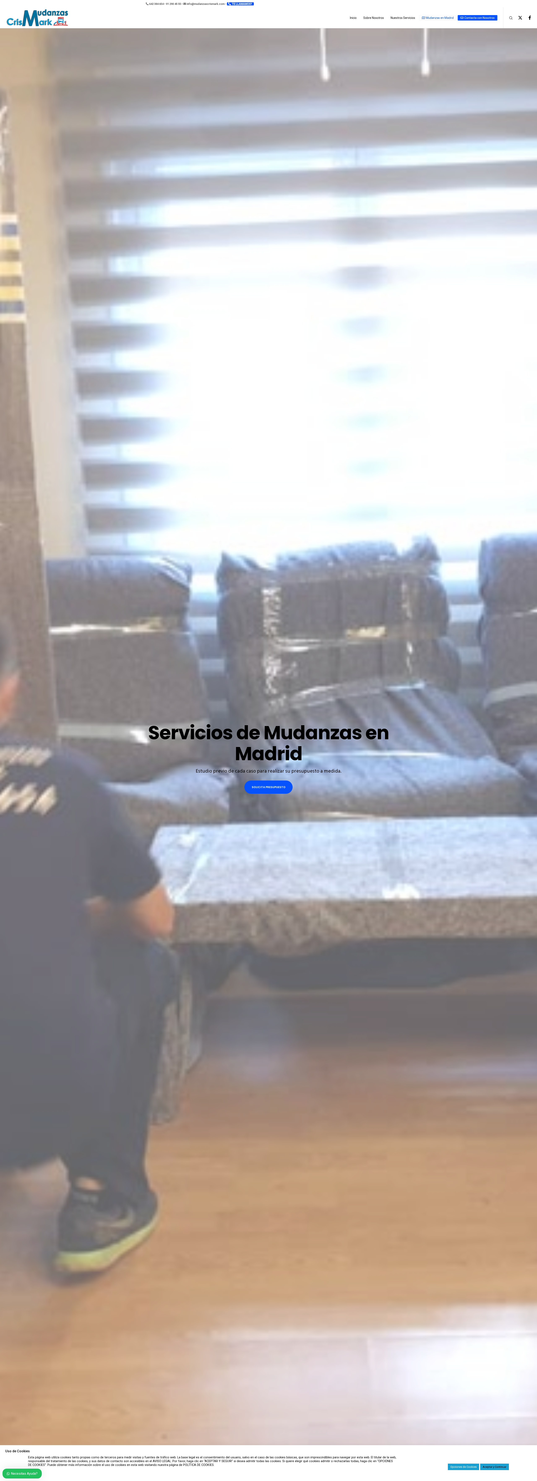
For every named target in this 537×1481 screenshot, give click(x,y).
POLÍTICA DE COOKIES (198, 1465)
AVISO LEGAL (162, 1461)
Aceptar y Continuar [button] (494, 1466)
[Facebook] (527, 17)
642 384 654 (156, 3)
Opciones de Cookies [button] (463, 1466)
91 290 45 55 (173, 3)
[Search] (508, 17)
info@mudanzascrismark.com (206, 3)
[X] (517, 17)
